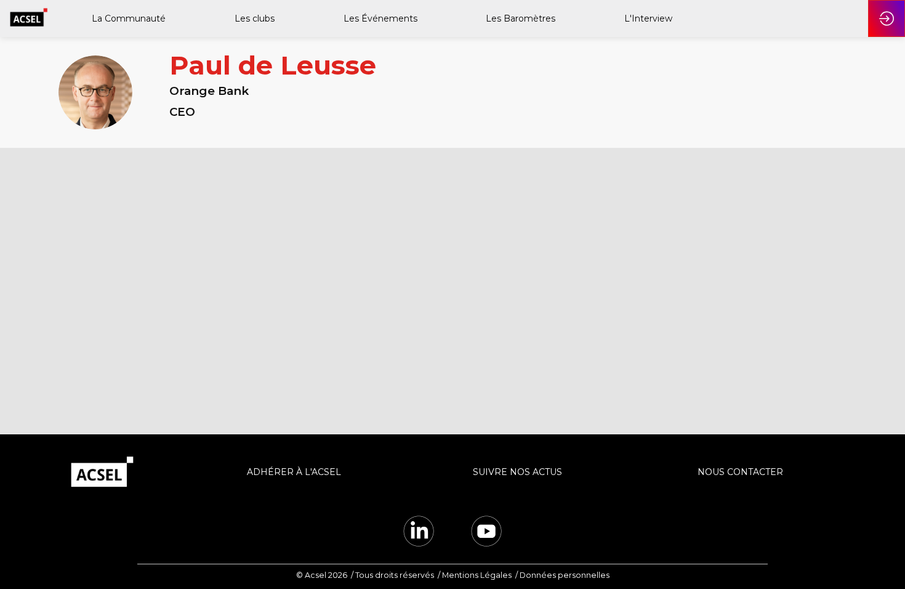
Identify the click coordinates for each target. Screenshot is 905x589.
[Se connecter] (886, 18)
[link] (127, 18)
